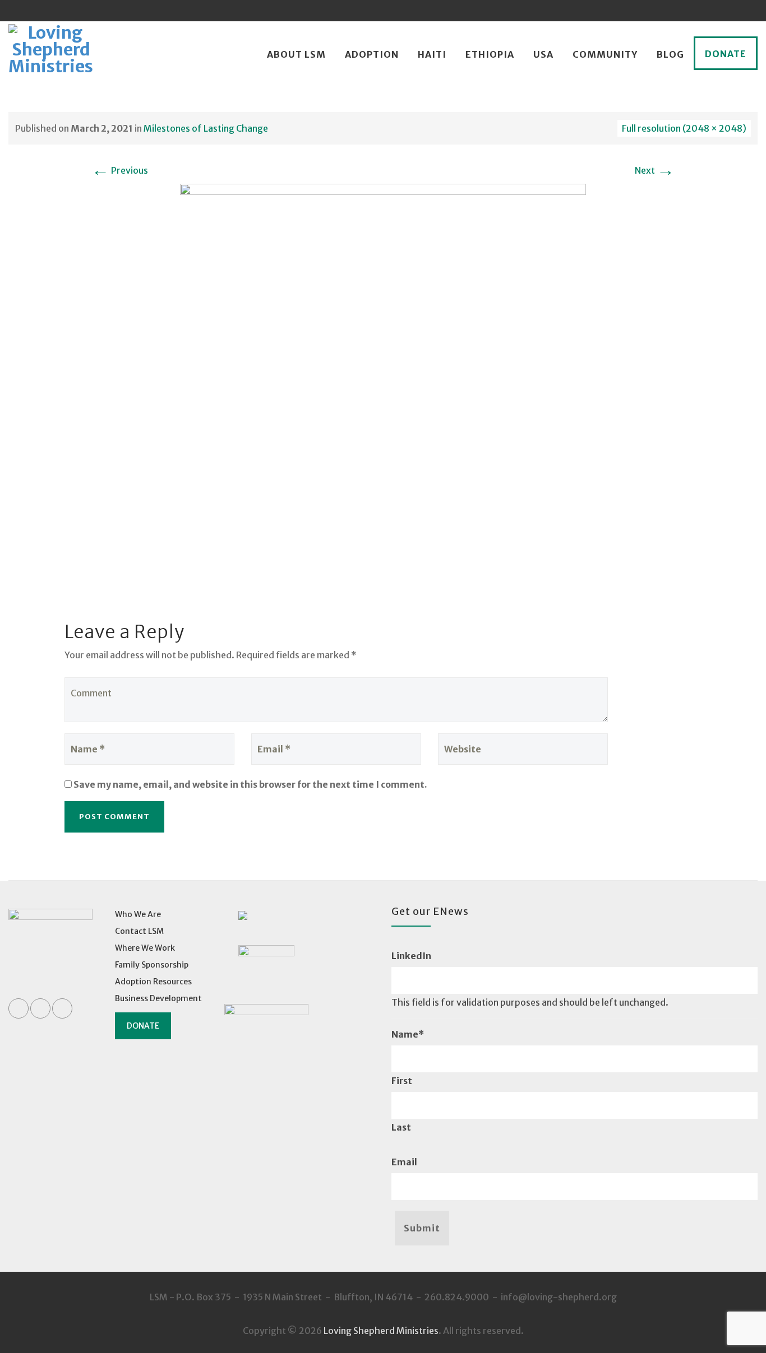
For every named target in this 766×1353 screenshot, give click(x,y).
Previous (119, 170)
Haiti (432, 54)
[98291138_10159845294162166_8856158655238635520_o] (383, 385)
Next (655, 170)
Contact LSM (139, 931)
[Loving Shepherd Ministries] (50, 54)
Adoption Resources (153, 982)
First (401, 1080)
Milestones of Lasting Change (206, 128)
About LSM (296, 54)
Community (605, 54)
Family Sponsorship (151, 965)
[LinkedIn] (725, 10)
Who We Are (138, 914)
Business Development (158, 998)
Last (401, 1127)
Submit (422, 1228)
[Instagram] (747, 10)
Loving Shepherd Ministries (381, 1330)
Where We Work (145, 948)
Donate (725, 53)
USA (543, 54)
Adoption (372, 54)
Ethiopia (489, 54)
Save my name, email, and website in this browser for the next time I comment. (250, 784)
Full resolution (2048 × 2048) (684, 128)
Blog (670, 54)
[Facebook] (704, 10)
